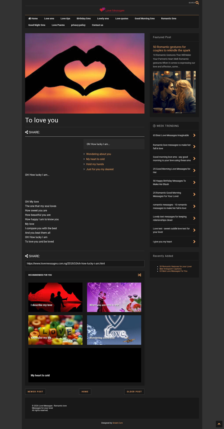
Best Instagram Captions (171, 269)
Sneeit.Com (118, 423)
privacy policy (78, 25)
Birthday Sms (84, 18)
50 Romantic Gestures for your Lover (176, 266)
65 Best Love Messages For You (173, 271)
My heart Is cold (95, 159)
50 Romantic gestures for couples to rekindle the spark (171, 48)
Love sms (49, 18)
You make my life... (42, 337)
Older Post (134, 392)
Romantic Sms (168, 18)
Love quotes (121, 18)
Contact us (97, 25)
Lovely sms (103, 18)
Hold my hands (95, 164)
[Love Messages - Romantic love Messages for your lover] (112, 11)
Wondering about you (98, 154)
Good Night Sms (36, 25)
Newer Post (35, 392)
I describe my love (41, 305)
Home (34, 18)
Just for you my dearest (100, 169)
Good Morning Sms (145, 18)
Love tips (65, 18)
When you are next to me (104, 305)
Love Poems (58, 25)
